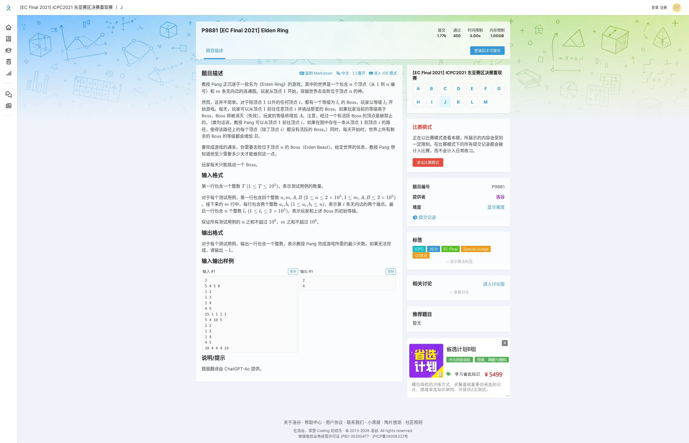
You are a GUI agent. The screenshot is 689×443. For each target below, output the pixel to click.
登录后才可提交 (487, 50)
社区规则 (414, 422)
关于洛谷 (292, 422)
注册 (663, 7)
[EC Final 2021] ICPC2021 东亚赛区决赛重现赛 (66, 7)
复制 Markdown (318, 73)
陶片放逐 (393, 422)
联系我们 (355, 422)
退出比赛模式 (428, 162)
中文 (344, 73)
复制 (293, 271)
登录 (655, 7)
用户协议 (334, 422)
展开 (361, 73)
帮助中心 (313, 422)
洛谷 (500, 197)
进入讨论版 (494, 284)
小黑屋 (374, 422)
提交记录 (426, 217)
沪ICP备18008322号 (390, 436)
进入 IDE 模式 (385, 73)
